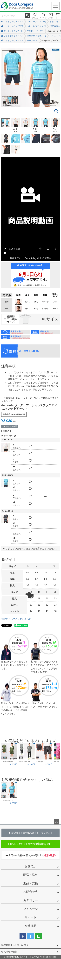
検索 (27, 15)
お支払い (30, 866)
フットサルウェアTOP (13, 21)
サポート (30, 917)
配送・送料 (30, 874)
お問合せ (51, 18)
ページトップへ (56, 822)
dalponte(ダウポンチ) (36, 21)
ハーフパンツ (33, 40)
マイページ (43, 18)
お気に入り (35, 18)
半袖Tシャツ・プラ (35, 31)
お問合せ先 (30, 891)
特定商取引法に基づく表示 (15, 945)
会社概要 (30, 925)
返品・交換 (30, 883)
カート (58, 18)
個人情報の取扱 (9, 951)
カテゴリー (30, 900)
